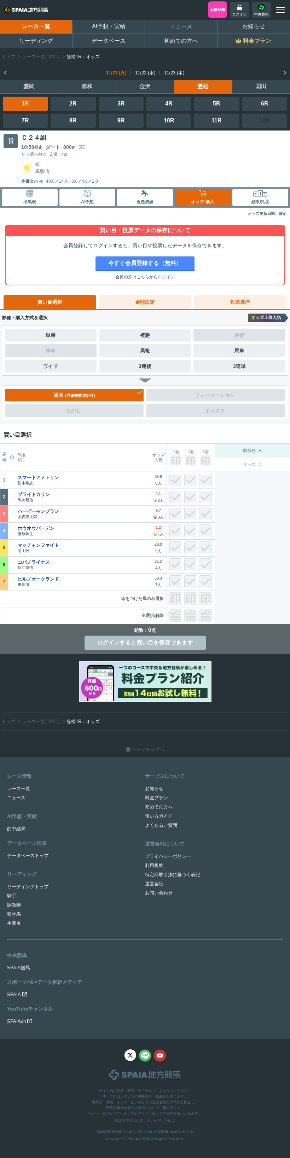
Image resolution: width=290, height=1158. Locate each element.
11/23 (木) (174, 72)
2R (73, 104)
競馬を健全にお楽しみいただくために (145, 1120)
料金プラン (156, 797)
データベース (109, 41)
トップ (8, 56)
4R (169, 104)
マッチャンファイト (38, 545)
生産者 (14, 923)
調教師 (14, 905)
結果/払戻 (260, 201)
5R (216, 104)
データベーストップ (27, 855)
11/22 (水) (145, 72)
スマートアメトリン (38, 477)
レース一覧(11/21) (40, 56)
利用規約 (154, 865)
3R (121, 104)
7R (25, 120)
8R (73, 120)
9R (121, 120)
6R (264, 104)
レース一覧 (36, 26)
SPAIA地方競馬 (137, 1139)
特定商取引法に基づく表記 (172, 874)
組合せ (249, 450)
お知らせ (253, 26)
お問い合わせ (159, 893)
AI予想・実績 (109, 26)
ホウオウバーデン (36, 528)
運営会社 (154, 883)
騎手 (11, 895)
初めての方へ (181, 41)
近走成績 (145, 201)
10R (169, 120)
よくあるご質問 (161, 825)
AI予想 (87, 201)
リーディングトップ (27, 886)
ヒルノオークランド (38, 579)
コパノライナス (34, 562)
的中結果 (16, 828)
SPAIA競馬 (18, 967)
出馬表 (29, 201)
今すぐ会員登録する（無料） (145, 263)
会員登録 (217, 9)
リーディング (36, 41)
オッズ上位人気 (266, 317)
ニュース (181, 26)
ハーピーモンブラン (38, 511)
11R (216, 120)
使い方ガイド (159, 816)
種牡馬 (14, 914)
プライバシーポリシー (168, 856)
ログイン (166, 276)
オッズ (249, 464)
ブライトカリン (34, 494)
